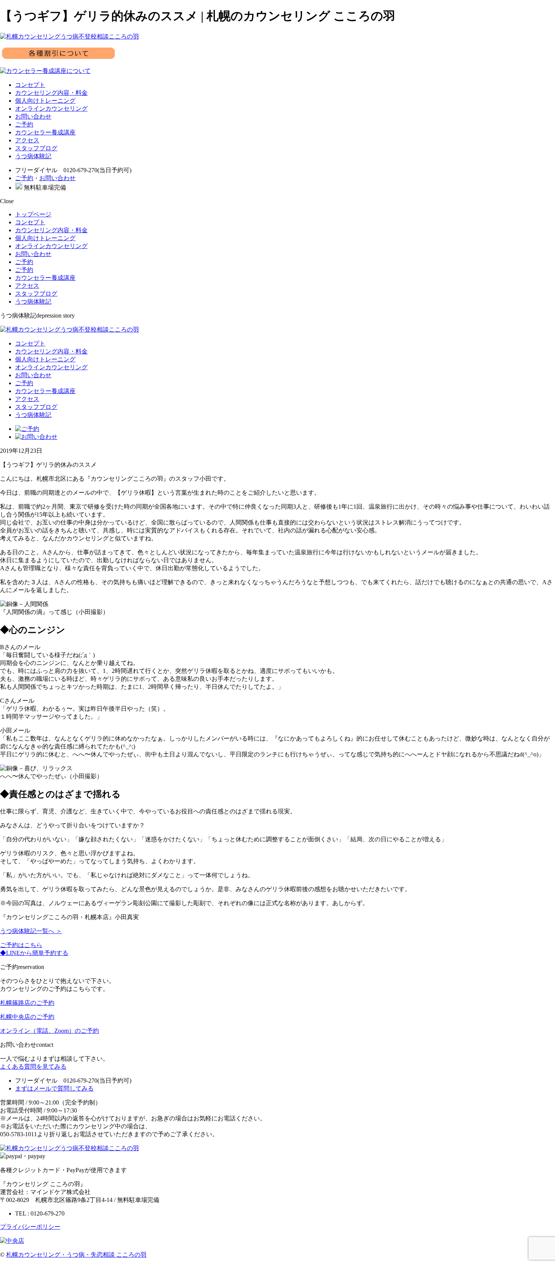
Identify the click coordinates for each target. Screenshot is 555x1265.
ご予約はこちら (21, 945)
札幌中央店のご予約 (27, 1017)
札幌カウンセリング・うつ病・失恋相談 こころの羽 (76, 1254)
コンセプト (30, 85)
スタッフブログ (36, 148)
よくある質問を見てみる (33, 1066)
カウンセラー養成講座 (45, 132)
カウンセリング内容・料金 (51, 92)
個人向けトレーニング (45, 100)
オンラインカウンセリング (51, 108)
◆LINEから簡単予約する (34, 953)
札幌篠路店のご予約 (27, 1003)
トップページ (33, 214)
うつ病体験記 (33, 156)
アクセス (27, 140)
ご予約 (24, 124)
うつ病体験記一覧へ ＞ (31, 931)
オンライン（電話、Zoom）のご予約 (49, 1030)
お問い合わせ (33, 116)
